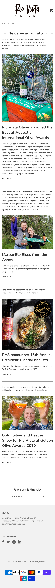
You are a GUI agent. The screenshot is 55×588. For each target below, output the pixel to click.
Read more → (7, 178)
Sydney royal (7, 209)
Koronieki (15, 45)
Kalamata (6, 45)
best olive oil (12, 42)
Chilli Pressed (12, 197)
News (13, 33)
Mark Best (24, 200)
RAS (30, 203)
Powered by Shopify (37, 562)
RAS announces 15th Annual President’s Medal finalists (27, 357)
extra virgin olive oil (36, 42)
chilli (4, 197)
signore (5, 48)
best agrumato (13, 194)
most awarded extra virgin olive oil (33, 45)
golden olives (13, 200)
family (38, 197)
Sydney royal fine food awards (26, 209)
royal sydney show (28, 206)
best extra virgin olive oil (31, 39)
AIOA (18, 39)
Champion (23, 42)
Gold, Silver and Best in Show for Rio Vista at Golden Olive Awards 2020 (27, 440)
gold (43, 197)
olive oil (12, 203)
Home (4, 23)
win (45, 390)
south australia (43, 206)
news (42, 200)
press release (21, 203)
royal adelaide (38, 203)
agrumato (11, 39)
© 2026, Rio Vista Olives (17, 562)
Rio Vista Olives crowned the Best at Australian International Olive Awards (27, 132)
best (4, 194)
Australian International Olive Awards (36, 191)
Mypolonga (34, 200)
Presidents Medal (9, 293)
